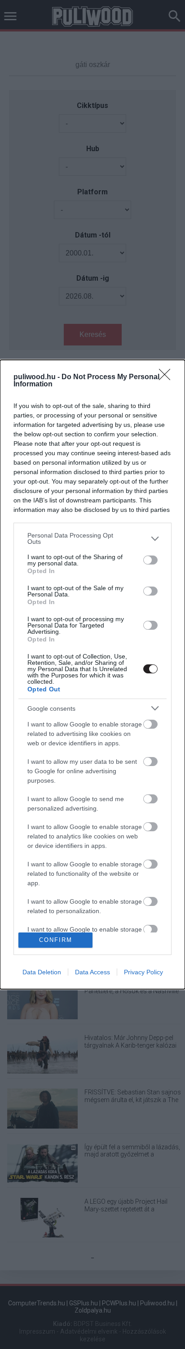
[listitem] (92, 538)
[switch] (150, 560)
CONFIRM (55, 940)
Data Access (92, 972)
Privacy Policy (143, 972)
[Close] (167, 377)
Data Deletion (41, 972)
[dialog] (92, 674)
